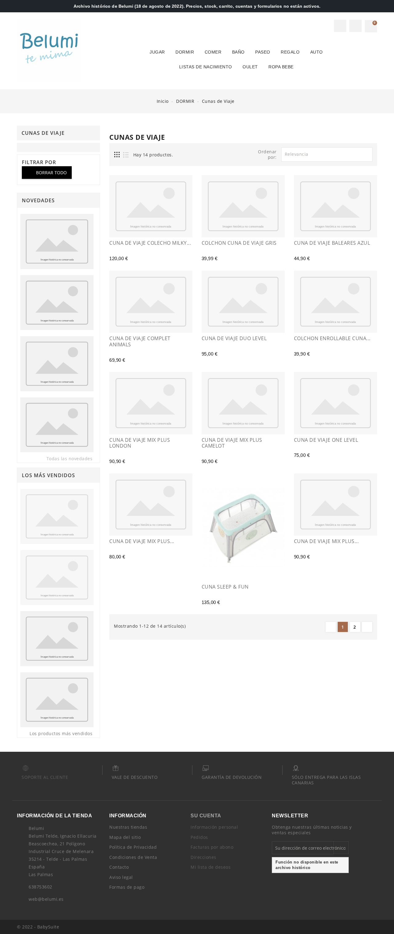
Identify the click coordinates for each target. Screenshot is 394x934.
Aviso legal (121, 877)
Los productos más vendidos (65, 734)
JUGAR (157, 52)
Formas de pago (126, 887)
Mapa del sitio (125, 837)
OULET (250, 66)
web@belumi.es (46, 899)
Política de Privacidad (133, 847)
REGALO (290, 52)
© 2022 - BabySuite (38, 927)
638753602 (40, 887)
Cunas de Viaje (43, 133)
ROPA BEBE (281, 66)
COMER (213, 52)
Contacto (119, 867)
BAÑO (238, 52)
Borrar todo (47, 172)
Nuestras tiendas (128, 827)
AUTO (316, 52)
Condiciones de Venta (133, 857)
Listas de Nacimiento (205, 66)
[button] (340, 26)
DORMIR (184, 52)
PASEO (262, 52)
